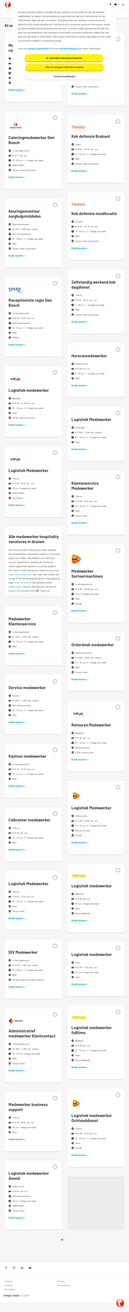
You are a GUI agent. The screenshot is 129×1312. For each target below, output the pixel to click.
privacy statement (38, 48)
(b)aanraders (15, 586)
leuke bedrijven (22, 582)
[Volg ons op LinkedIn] (22, 1267)
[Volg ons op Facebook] (6, 1267)
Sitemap (9, 1281)
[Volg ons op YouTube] (30, 1267)
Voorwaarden (63, 1285)
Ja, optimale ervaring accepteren (63, 57)
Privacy (60, 1281)
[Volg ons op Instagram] (14, 1267)
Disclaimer (10, 1289)
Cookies (9, 1285)
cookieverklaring (67, 48)
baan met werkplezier (20, 574)
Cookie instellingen (64, 76)
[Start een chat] (120, 1303)
